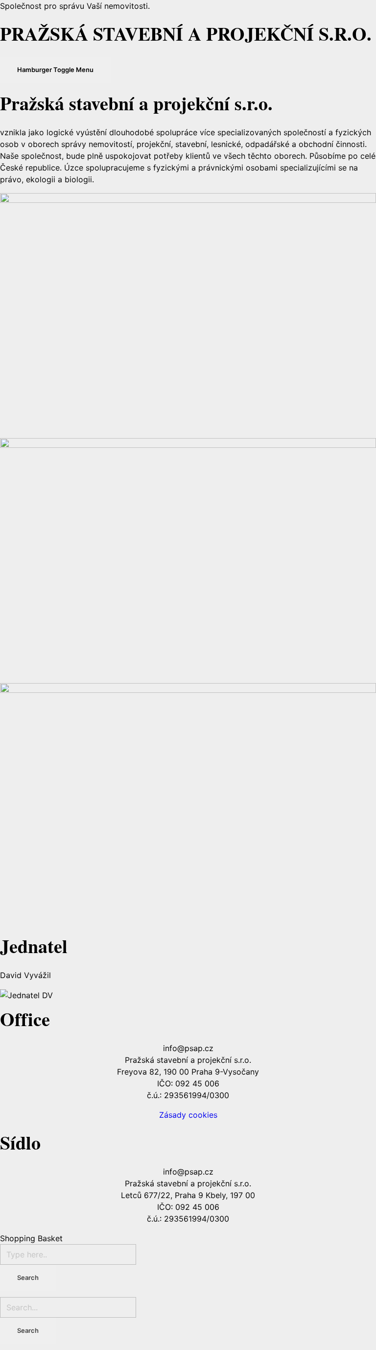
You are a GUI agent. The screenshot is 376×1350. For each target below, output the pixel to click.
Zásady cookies (188, 1115)
